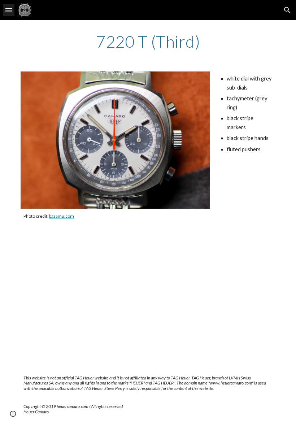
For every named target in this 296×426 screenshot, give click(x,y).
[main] (148, 41)
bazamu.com (61, 216)
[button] (8, 10)
